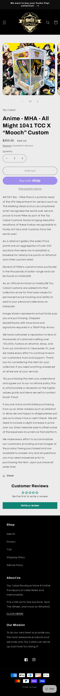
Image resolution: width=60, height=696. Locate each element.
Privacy (11, 542)
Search (11, 534)
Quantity (7, 151)
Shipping (7, 146)
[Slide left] (22, 101)
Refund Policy (15, 565)
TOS (9, 549)
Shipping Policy (16, 557)
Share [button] (10, 475)
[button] (4, 22)
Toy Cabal (32, 687)
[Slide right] (37, 101)
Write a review (30, 505)
